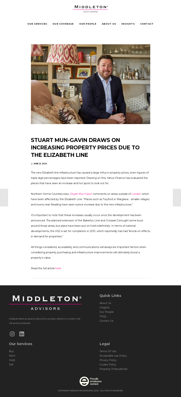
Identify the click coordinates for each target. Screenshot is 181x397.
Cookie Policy (108, 364)
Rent (12, 355)
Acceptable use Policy (113, 355)
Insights (104, 307)
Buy (11, 351)
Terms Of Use (108, 351)
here (58, 268)
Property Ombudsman (114, 369)
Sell (11, 364)
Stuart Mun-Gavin (81, 193)
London (136, 193)
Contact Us (106, 320)
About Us (105, 303)
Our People (107, 312)
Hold (12, 360)
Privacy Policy (108, 360)
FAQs (103, 316)
